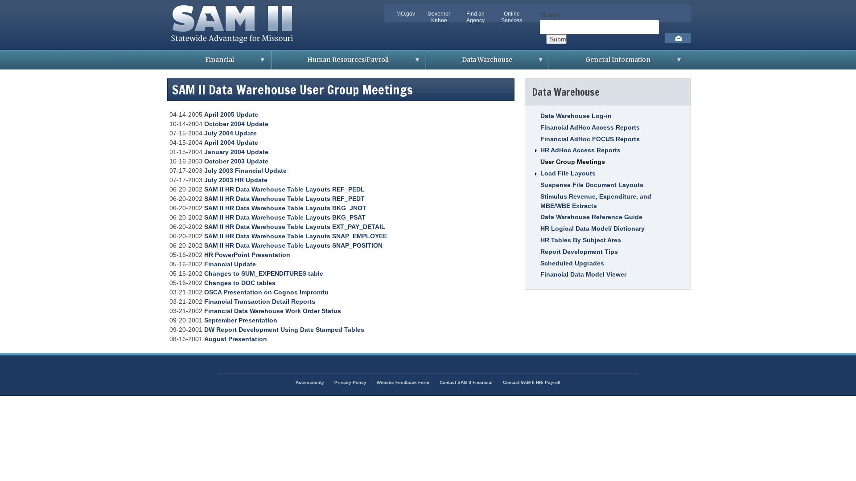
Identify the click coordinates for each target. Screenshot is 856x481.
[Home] (235, 45)
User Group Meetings (572, 161)
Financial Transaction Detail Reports (259, 301)
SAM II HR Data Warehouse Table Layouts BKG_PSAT (285, 217)
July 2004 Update (230, 133)
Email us (678, 38)
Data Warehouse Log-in (576, 115)
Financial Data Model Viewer (583, 274)
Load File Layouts (568, 173)
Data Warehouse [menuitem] (469, 62)
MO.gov (405, 14)
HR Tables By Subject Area (580, 240)
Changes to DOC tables (240, 282)
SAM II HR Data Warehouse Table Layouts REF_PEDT (284, 198)
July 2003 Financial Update (245, 170)
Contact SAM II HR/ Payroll (531, 382)
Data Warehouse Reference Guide (591, 216)
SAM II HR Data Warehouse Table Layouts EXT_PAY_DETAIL (294, 226)
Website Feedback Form (403, 382)
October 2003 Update (236, 161)
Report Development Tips (579, 251)
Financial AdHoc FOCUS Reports (590, 139)
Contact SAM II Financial (466, 382)
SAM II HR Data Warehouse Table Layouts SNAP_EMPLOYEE (295, 236)
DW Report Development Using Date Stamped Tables (284, 329)
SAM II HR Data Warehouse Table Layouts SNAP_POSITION (293, 245)
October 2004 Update (236, 123)
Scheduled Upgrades (572, 263)
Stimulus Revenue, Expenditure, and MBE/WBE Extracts (595, 201)
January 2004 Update (236, 151)
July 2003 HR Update (236, 179)
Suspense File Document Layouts (591, 184)
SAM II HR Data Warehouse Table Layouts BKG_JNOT (285, 208)
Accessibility (310, 382)
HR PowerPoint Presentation (247, 254)
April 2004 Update (231, 142)
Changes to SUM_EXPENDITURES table (263, 273)
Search (550, 15)
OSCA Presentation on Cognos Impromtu (266, 292)
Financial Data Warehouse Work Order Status (272, 310)
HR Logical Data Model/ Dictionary (592, 228)
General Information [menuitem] (599, 62)
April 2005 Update (231, 114)
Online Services (511, 17)
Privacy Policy (350, 382)
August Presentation (235, 338)
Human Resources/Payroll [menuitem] (330, 62)
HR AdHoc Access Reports (580, 150)
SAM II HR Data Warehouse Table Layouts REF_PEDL (284, 189)
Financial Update (230, 264)
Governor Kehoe (439, 17)
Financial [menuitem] (201, 62)
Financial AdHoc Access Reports (590, 127)
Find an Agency (475, 17)
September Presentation (240, 320)
